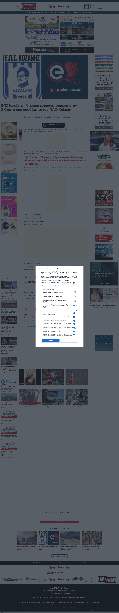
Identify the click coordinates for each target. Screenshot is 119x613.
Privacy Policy (66, 344)
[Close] (81, 268)
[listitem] (59, 289)
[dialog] (59, 306)
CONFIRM (50, 340)
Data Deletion (52, 344)
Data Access (59, 344)
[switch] (74, 292)
